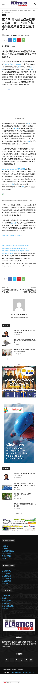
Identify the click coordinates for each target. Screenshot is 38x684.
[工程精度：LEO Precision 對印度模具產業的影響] (7, 333)
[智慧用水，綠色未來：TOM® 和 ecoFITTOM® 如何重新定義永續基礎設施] (7, 486)
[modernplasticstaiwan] (3, 35)
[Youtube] (17, 660)
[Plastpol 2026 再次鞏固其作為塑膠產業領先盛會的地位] (7, 352)
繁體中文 (9, 682)
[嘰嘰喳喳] (14, 40)
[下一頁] (6, 359)
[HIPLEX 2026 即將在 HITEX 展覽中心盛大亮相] (7, 506)
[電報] (31, 660)
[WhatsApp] (23, 40)
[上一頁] (3, 359)
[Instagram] (21, 660)
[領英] (7, 660)
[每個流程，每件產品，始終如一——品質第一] (7, 496)
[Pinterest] (19, 40)
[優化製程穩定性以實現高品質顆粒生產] (7, 342)
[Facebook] (10, 40)
